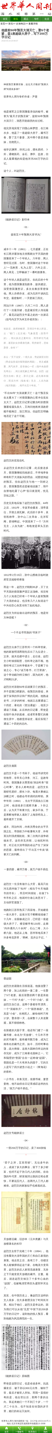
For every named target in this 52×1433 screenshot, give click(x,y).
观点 (26, 19)
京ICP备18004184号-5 (40, 1421)
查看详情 (33, 23)
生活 (46, 19)
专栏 (36, 19)
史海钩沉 (20, 23)
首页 (5, 19)
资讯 (15, 19)
